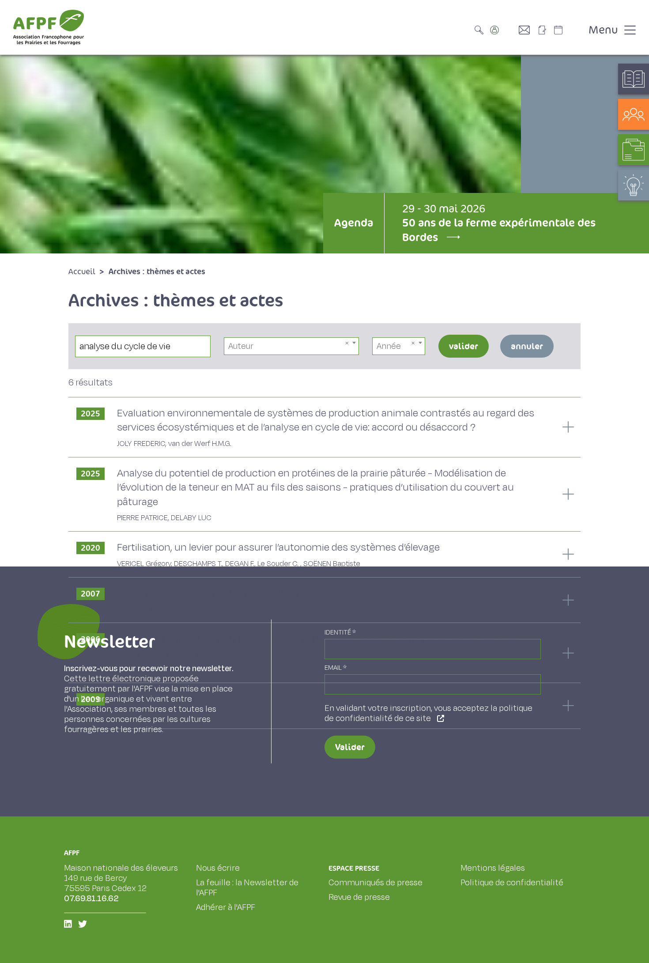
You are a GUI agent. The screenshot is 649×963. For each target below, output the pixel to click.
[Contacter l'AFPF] (527, 30)
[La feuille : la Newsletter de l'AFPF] (545, 30)
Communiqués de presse (375, 882)
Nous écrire (218, 868)
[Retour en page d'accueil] (48, 27)
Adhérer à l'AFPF (225, 907)
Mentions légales (492, 868)
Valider (350, 747)
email (335, 667)
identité (340, 632)
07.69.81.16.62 (91, 898)
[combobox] (291, 346)
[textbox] (291, 346)
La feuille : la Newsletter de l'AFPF (247, 888)
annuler (527, 346)
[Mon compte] (503, 30)
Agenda (353, 222)
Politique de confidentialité (511, 882)
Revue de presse (359, 897)
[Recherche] (481, 30)
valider (463, 346)
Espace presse (353, 868)
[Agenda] (567, 30)
